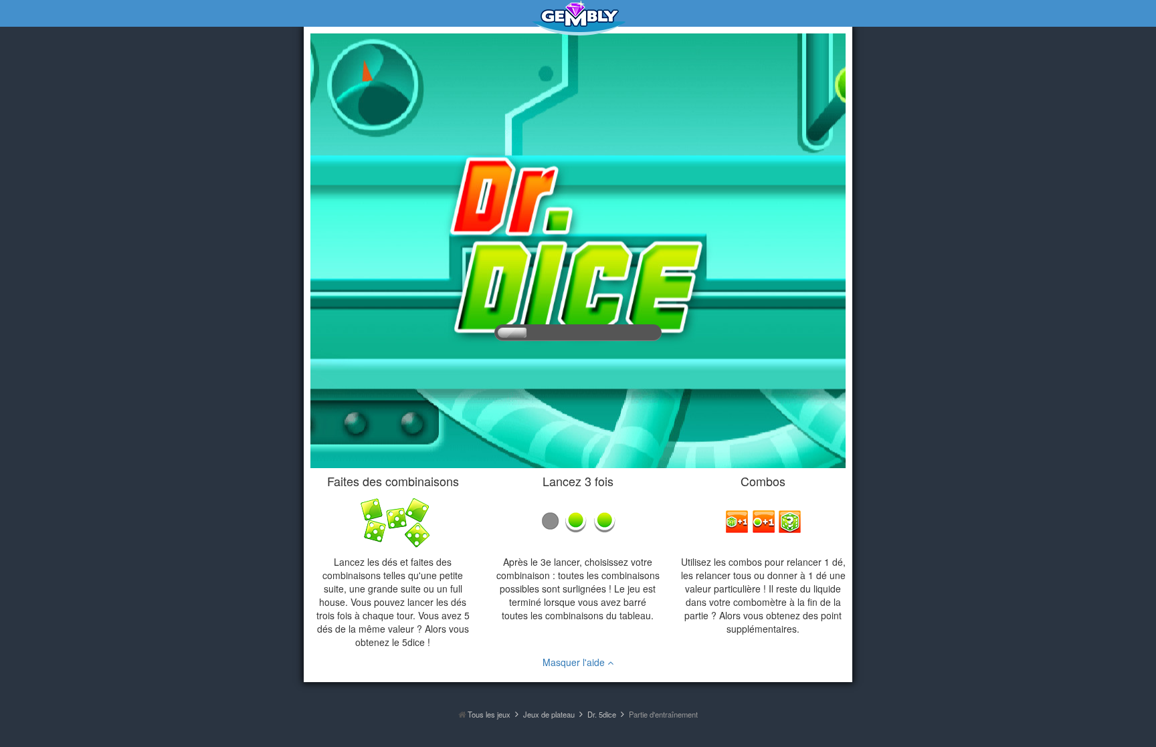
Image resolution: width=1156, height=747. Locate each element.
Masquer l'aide (575, 662)
